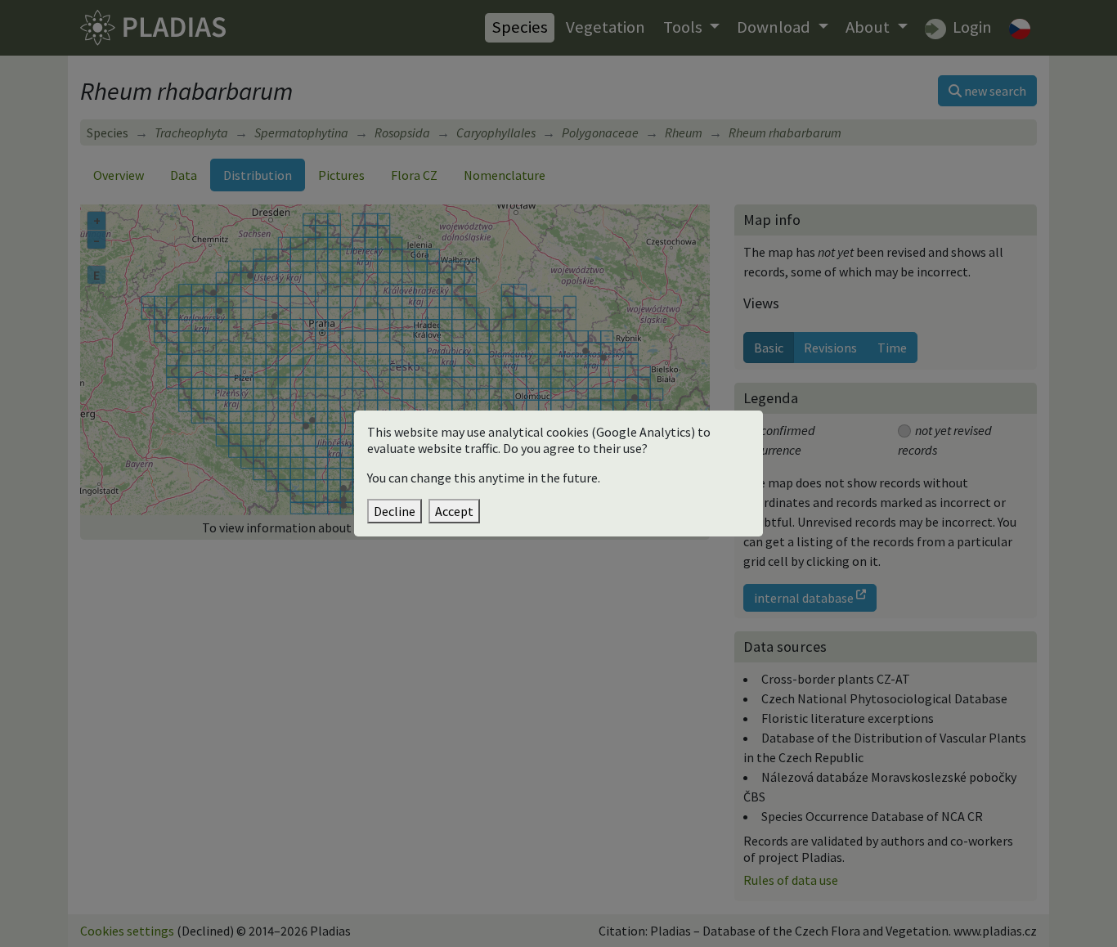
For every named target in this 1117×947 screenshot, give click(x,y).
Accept (454, 511)
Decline (394, 511)
